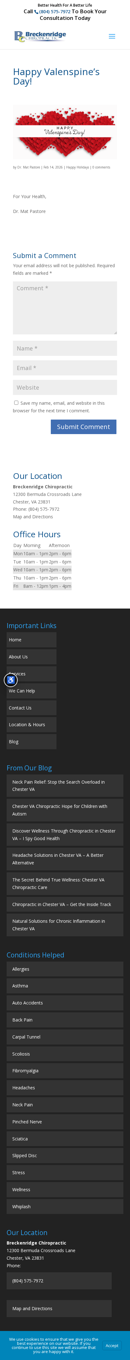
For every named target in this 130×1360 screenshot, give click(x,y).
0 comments (101, 167)
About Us (18, 657)
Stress (18, 1172)
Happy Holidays (77, 167)
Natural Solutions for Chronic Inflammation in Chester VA (58, 925)
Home (15, 640)
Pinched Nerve (27, 1122)
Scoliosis (21, 1054)
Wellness (21, 1189)
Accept (112, 1345)
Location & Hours (27, 724)
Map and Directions (33, 517)
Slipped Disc (24, 1155)
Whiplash (21, 1207)
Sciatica (20, 1139)
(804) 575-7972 (54, 12)
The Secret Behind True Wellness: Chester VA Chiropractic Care (58, 883)
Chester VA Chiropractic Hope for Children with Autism (59, 810)
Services (17, 674)
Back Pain (22, 1020)
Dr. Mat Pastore (28, 167)
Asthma (20, 986)
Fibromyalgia (25, 1071)
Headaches (23, 1088)
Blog (13, 742)
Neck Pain (22, 1105)
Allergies (20, 969)
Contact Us (20, 708)
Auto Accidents (27, 1003)
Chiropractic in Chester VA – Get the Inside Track (61, 904)
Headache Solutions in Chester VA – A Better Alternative (57, 859)
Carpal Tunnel (26, 1037)
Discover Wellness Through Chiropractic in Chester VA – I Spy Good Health (63, 834)
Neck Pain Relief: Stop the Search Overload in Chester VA (58, 785)
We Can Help (22, 691)
